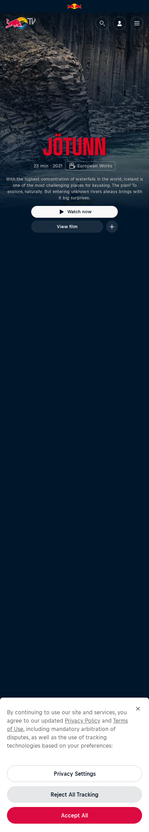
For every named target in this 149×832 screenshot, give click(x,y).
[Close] (138, 709)
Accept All (74, 815)
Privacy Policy (82, 720)
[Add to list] (112, 227)
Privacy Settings (75, 774)
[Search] (102, 23)
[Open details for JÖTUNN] (74, 129)
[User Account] (119, 23)
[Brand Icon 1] (74, 6)
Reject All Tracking (74, 794)
